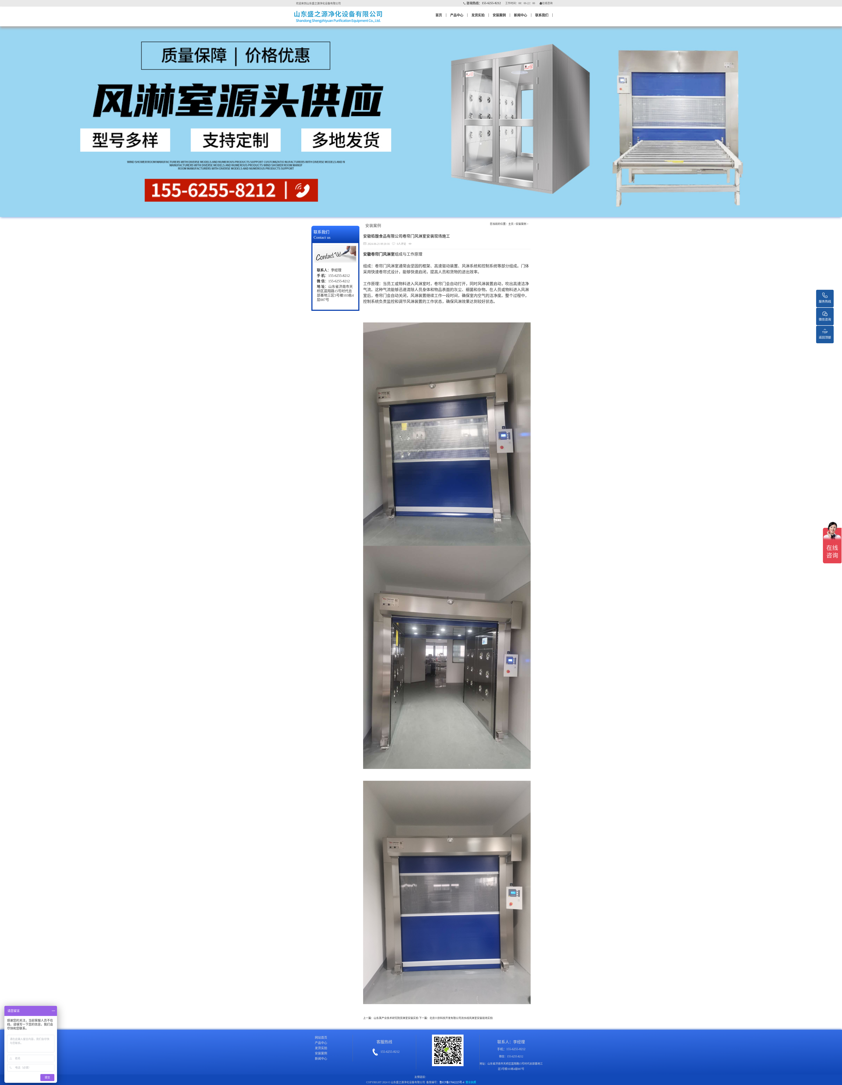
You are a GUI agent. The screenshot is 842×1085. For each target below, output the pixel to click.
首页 (438, 15)
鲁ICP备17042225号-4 (451, 1082)
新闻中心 (520, 15)
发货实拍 (478, 15)
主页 (511, 224)
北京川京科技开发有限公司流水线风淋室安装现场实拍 (461, 1018)
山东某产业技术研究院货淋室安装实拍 (396, 1018)
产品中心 (456, 15)
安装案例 (499, 15)
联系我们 (541, 15)
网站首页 (321, 1037)
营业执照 (471, 1082)
